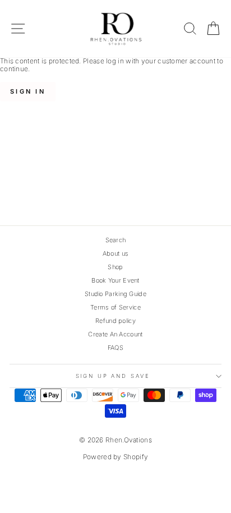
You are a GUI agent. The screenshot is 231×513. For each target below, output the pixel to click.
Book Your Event (115, 280)
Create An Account (115, 334)
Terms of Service (115, 307)
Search (115, 240)
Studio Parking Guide (115, 294)
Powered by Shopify (115, 456)
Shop (115, 267)
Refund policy (115, 321)
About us (115, 253)
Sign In (27, 91)
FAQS (115, 348)
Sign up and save (113, 376)
